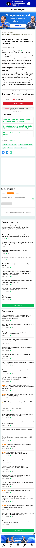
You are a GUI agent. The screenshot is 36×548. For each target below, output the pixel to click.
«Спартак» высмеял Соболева (11, 408)
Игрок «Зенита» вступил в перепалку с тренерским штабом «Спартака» (18, 363)
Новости (10, 32)
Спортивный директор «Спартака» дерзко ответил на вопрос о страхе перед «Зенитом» (18, 514)
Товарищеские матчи (25, 145)
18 (12, 501)
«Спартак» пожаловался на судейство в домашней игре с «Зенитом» (18, 422)
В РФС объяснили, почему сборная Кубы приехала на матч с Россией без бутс (17, 127)
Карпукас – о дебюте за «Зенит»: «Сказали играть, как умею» (18, 325)
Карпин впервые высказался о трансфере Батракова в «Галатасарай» (15, 378)
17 (12, 448)
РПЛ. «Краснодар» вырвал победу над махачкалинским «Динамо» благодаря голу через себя (17, 498)
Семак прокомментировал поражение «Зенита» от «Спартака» (18, 370)
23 (8, 253)
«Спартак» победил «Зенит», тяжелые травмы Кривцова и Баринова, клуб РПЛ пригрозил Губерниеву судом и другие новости (16, 227)
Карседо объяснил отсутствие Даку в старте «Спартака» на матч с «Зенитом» (16, 475)
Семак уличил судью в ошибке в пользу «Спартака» (14, 250)
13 (12, 471)
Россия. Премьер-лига (9, 145)
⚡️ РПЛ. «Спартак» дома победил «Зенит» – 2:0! (17, 402)
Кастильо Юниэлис (21, 148)
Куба (4, 148)
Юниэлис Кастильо (27, 51)
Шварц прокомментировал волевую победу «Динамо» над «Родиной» (15, 521)
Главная (4, 32)
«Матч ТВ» (12, 140)
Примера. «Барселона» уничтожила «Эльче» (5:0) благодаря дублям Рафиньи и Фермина (17, 243)
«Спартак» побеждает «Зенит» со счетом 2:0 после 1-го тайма (17, 445)
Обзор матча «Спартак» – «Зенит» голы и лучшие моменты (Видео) (17, 395)
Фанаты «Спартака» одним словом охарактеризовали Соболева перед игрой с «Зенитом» (15, 467)
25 (12, 425)
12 (12, 517)
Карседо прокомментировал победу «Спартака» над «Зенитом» (17, 296)
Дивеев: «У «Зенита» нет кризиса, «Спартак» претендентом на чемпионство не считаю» (16, 235)
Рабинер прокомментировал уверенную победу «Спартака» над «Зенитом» (17, 281)
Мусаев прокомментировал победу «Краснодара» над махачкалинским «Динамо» (17, 415)
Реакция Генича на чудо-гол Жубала (16, 490)
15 (12, 366)
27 (12, 373)
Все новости (18, 305)
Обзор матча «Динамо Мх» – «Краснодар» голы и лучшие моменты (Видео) (17, 506)
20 (8, 238)
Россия (10, 148)
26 (12, 410)
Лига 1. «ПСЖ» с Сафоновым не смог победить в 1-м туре (18, 264)
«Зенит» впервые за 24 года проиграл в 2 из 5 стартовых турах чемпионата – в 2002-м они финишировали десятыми (16, 273)
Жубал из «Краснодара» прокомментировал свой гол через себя (14, 453)
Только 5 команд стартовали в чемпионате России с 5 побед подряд (18, 483)
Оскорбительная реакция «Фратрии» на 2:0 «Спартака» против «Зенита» (15, 289)
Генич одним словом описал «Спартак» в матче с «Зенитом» (17, 430)
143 (12, 404)
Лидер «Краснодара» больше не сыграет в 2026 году (17, 437)
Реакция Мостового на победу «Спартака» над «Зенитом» (16, 355)
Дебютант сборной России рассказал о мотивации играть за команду (17, 120)
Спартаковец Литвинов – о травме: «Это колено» (17, 258)
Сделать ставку (18, 103)
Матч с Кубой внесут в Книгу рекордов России (17, 133)
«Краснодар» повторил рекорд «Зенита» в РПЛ (16, 460)
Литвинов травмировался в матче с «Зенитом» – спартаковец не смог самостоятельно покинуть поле (18, 387)
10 (12, 328)
